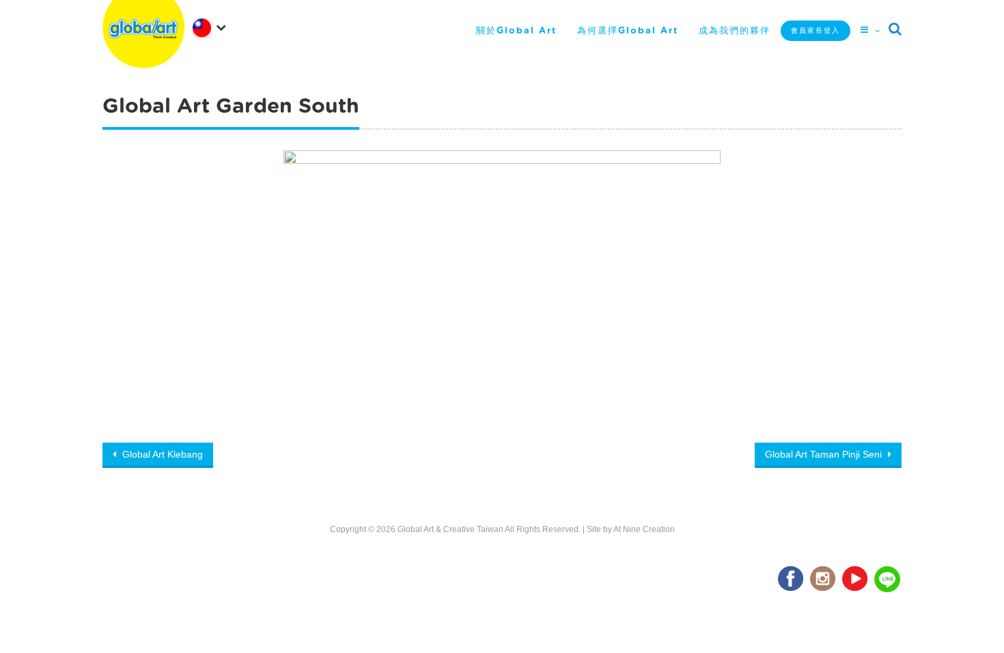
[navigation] (211, 26)
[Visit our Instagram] (823, 579)
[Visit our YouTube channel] (855, 579)
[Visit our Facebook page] (791, 579)
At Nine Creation (644, 529)
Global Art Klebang (161, 454)
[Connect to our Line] (888, 579)
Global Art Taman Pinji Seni (824, 454)
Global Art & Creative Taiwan (450, 529)
